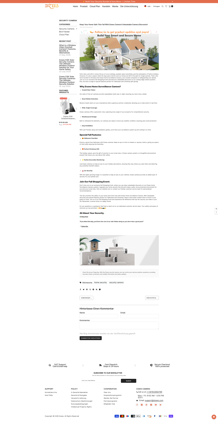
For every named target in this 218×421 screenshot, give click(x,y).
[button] (76, 108)
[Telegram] (93, 289)
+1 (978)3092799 (154, 392)
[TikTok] (151, 405)
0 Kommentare (89, 27)
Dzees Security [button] (119, 250)
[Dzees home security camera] (119, 50)
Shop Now (84, 216)
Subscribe (84, 226)
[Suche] (162, 6)
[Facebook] (80, 289)
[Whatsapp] (100, 289)
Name (82, 313)
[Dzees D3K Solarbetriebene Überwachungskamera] (68, 106)
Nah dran (172, 1)
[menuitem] (68, 28)
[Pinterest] (87, 289)
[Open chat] (214, 417)
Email (122, 313)
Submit (128, 381)
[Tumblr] (90, 289)
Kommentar (85, 320)
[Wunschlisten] (166, 6)
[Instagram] (141, 405)
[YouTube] (156, 405)
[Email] (96, 289)
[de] (145, 6)
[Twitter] (83, 289)
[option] (68, 115)
